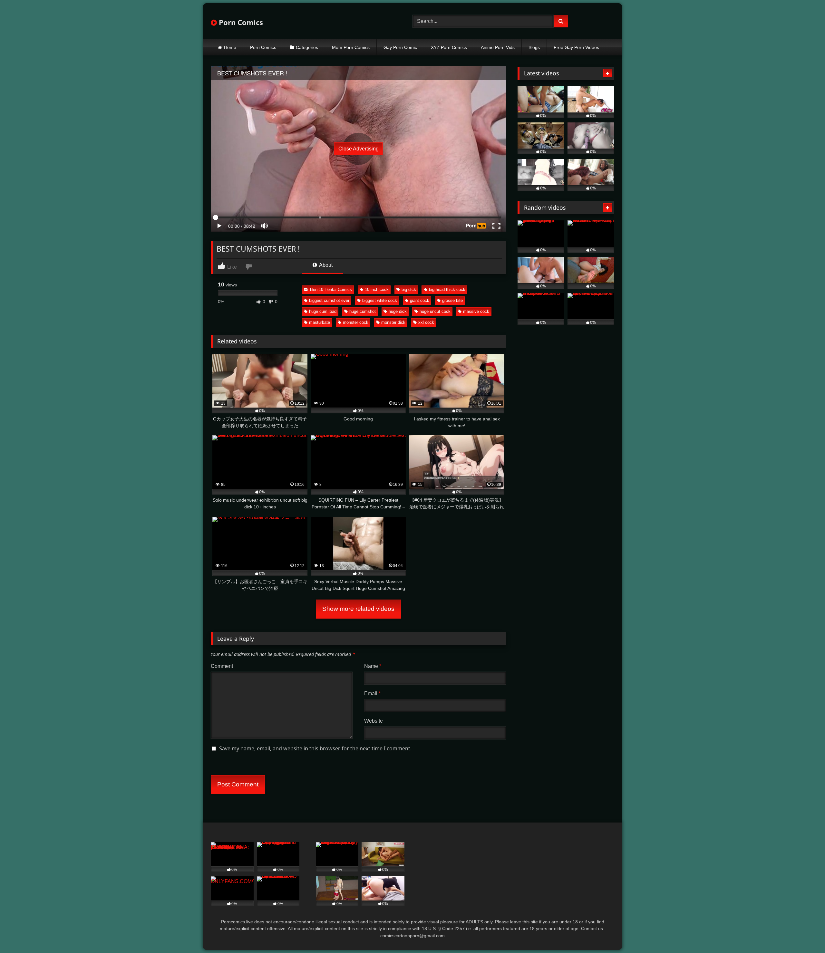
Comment (222, 666)
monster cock (355, 322)
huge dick (398, 311)
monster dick (393, 322)
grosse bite (452, 300)
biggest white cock (379, 300)
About (325, 265)
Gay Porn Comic (400, 47)
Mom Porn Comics (351, 47)
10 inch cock (377, 289)
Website (373, 721)
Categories (307, 47)
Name (372, 666)
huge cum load (322, 311)
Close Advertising (358, 148)
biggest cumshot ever (329, 300)
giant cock (419, 300)
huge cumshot (362, 311)
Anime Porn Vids (498, 47)
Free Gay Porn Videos (576, 47)
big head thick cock (447, 289)
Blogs (534, 47)
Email (372, 693)
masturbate (319, 322)
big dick (409, 289)
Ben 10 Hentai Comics (331, 289)
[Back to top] (805, 934)
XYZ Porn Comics (449, 47)
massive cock (476, 311)
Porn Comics (240, 22)
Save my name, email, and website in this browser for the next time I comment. (315, 748)
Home (230, 47)
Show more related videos (358, 608)
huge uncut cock (435, 311)
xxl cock (426, 322)
